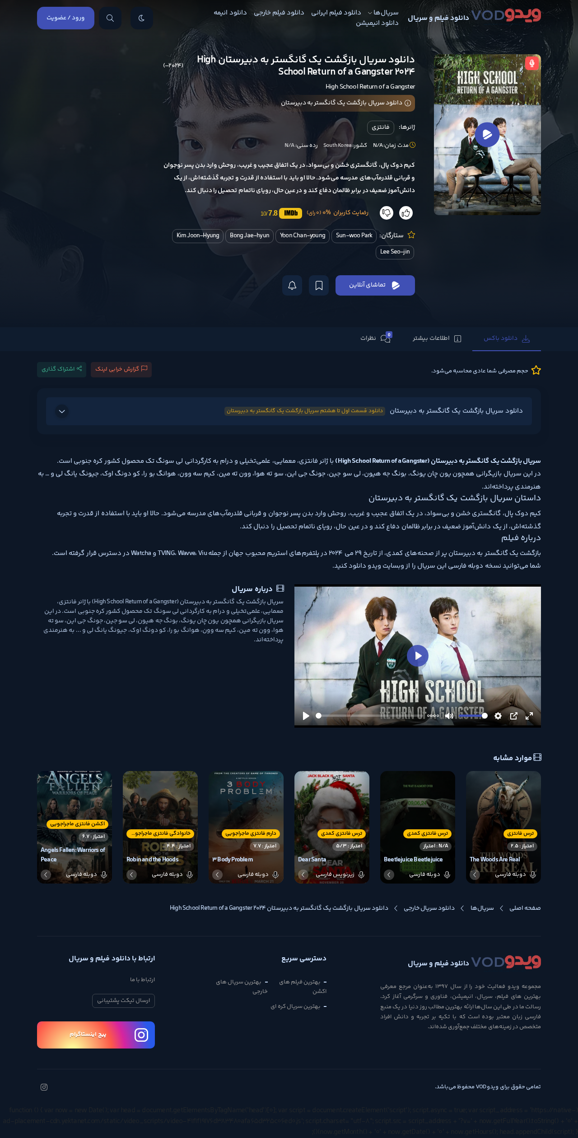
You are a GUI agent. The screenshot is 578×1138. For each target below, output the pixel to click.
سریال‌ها (386, 13)
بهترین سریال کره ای (295, 1006)
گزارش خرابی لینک (117, 369)
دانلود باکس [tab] (500, 338)
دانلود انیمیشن (377, 23)
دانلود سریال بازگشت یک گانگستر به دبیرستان (375, 411)
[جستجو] (110, 18)
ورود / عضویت (66, 18)
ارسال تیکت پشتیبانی (123, 1000)
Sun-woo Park (354, 236)
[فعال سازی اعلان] (292, 285)
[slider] (369, 715)
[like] (406, 213)
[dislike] (386, 213)
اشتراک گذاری (58, 369)
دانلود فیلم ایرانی (336, 13)
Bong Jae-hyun (249, 236)
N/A (289, 145)
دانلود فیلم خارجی (279, 13)
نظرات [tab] (375, 338)
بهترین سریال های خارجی (241, 987)
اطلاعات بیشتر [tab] (431, 338)
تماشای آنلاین (367, 285)
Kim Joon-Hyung (198, 236)
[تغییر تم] (142, 18)
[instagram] (44, 1088)
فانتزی (381, 127)
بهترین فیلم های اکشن (302, 987)
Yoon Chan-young (302, 236)
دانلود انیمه (230, 13)
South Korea (337, 145)
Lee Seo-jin (395, 252)
